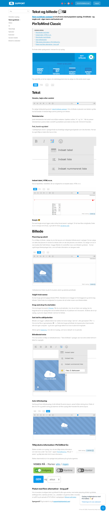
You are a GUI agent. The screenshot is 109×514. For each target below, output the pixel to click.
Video (10, 23)
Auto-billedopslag (41, 39)
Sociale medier (13, 38)
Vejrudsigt (12, 29)
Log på (97, 3)
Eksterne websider (14, 41)
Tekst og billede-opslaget (42, 17)
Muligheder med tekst (42, 32)
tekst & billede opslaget (59, 109)
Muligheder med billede (43, 37)
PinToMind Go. (62, 452)
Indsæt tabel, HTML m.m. (43, 35)
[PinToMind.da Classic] (17, 3)
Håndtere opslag (14, 17)
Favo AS (82, 509)
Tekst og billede (14, 20)
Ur (9, 26)
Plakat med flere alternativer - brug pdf (47, 44)
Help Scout (97, 509)
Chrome (50, 308)
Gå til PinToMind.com (83, 3)
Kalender (11, 35)
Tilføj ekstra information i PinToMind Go (48, 42)
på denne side (65, 226)
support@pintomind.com (61, 501)
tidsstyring (44, 330)
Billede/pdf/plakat (70, 497)
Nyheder (11, 32)
